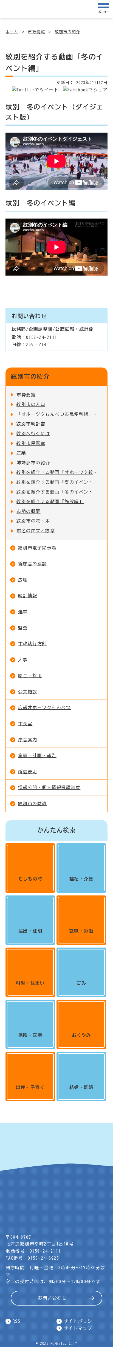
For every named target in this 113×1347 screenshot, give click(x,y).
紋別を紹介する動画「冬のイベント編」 (59, 492)
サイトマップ (78, 1328)
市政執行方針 (32, 643)
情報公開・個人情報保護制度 (49, 787)
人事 (23, 660)
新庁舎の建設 (32, 564)
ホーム (11, 32)
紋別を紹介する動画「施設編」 (50, 501)
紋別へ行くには (33, 433)
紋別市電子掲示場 (37, 548)
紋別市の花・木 (33, 521)
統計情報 (27, 595)
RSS (17, 1321)
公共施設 (27, 691)
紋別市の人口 (30, 404)
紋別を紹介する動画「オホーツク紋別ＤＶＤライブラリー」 (59, 472)
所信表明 (27, 771)
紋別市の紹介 (67, 32)
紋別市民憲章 (30, 443)
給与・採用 (30, 675)
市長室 (25, 723)
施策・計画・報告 (37, 755)
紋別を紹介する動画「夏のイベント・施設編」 (59, 482)
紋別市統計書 (30, 424)
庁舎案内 (27, 739)
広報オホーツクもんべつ (44, 707)
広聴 (23, 580)
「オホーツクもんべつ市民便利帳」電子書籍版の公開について (59, 414)
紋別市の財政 (32, 803)
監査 (23, 628)
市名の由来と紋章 (35, 530)
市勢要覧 (26, 395)
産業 (21, 453)
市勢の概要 (28, 511)
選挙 (23, 612)
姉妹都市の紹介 (33, 463)
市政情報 (36, 32)
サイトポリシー (80, 1321)
